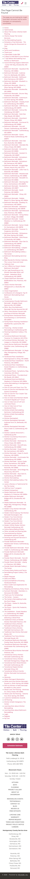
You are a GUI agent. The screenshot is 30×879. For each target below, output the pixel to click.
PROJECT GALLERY (15, 790)
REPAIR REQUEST (15, 819)
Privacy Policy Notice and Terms (15, 570)
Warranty (7, 677)
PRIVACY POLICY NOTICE (15, 824)
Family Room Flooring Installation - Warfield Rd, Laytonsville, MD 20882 (16, 324)
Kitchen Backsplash (11, 418)
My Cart (7, 718)
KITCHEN (15, 782)
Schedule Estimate (15, 746)
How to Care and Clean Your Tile (15, 387)
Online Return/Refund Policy (14, 529)
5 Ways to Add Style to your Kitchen (16, 56)
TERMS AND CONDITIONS (15, 822)
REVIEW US (15, 808)
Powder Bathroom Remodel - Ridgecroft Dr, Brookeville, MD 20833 (14, 554)
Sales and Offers (9, 578)
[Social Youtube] (21, 739)
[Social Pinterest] (12, 739)
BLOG (15, 806)
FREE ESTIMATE (15, 811)
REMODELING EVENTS (15, 799)
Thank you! (8, 52)
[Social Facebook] (8, 739)
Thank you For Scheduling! (13, 595)
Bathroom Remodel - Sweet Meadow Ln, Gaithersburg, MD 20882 (14, 221)
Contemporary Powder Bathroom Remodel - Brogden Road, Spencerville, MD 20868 (15, 303)
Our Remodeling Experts (12, 40)
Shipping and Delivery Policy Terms (16, 589)
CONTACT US (15, 804)
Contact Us (8, 299)
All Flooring (8, 700)
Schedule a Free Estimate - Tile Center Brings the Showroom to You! (15, 44)
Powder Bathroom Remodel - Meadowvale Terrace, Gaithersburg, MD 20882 (16, 544)
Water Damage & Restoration (14, 679)
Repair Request (9, 576)
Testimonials (8, 30)
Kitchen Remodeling (11, 478)
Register (7, 716)
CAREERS (15, 827)
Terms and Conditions (11, 50)
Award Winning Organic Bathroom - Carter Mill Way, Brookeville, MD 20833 (16, 65)
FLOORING (15, 787)
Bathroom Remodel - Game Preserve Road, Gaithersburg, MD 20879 (15, 137)
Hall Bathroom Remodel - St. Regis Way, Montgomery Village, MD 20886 (16, 352)
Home (6, 28)
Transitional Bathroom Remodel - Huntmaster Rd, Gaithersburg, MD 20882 (16, 646)
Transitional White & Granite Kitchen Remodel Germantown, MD (15, 673)
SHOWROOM (15, 794)
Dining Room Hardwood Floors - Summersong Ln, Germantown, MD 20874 (15, 317)
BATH (15, 785)
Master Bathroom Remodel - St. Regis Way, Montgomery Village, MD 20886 (15, 504)
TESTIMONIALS (15, 801)
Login (6, 714)
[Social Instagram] (17, 739)
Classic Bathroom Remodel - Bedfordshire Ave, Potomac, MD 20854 (15, 280)
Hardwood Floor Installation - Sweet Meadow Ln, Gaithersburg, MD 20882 (15, 367)
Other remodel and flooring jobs (15, 531)
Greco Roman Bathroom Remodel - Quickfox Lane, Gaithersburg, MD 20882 (16, 346)
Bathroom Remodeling (12, 245)
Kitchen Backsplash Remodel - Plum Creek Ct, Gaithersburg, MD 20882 (15, 428)
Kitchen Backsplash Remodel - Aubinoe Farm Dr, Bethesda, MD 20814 (15, 422)
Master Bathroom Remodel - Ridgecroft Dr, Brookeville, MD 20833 (14, 498)
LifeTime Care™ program (13, 488)
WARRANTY (15, 817)
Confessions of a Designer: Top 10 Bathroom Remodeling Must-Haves (15, 295)
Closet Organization (11, 291)
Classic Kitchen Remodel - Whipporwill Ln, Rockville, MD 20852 (14, 287)
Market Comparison (11, 490)
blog (5, 48)
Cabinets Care (9, 264)
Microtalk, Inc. (23, 875)
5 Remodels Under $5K (12, 54)
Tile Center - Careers (11, 597)
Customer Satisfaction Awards (14, 698)
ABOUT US (15, 792)
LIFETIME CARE (15, 815)
